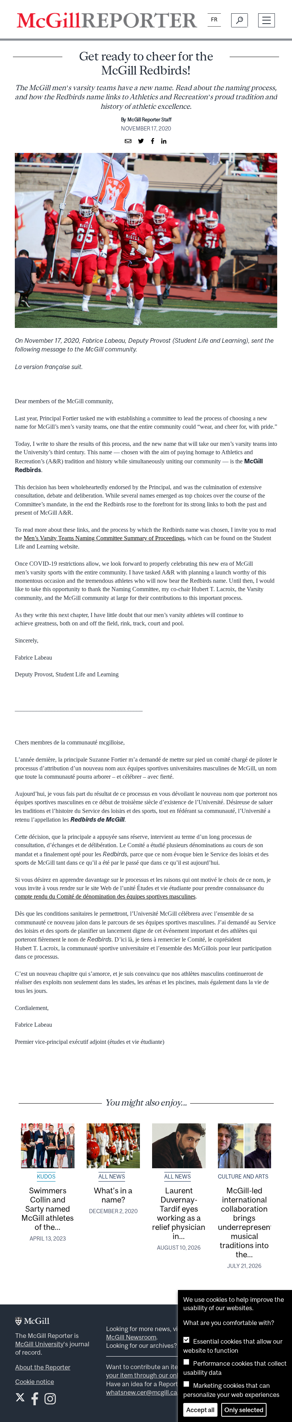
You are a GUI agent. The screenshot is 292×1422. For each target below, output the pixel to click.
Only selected (243, 1410)
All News (111, 1177)
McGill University (39, 1344)
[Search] (239, 20)
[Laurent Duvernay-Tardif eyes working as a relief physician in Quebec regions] (179, 1145)
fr (214, 19)
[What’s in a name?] (113, 1145)
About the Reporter (42, 1367)
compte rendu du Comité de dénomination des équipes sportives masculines (105, 896)
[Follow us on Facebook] (34, 1401)
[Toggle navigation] (266, 20)
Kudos (46, 1177)
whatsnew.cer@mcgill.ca (141, 1392)
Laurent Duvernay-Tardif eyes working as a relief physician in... (178, 1213)
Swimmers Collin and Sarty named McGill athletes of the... (47, 1208)
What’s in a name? (113, 1195)
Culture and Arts (243, 1177)
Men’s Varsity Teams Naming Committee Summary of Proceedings (104, 538)
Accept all (200, 1410)
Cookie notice (34, 1381)
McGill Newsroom (131, 1337)
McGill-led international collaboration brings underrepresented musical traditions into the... (250, 1222)
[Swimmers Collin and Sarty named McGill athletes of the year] (48, 1145)
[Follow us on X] (20, 1397)
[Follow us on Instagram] (50, 1401)
